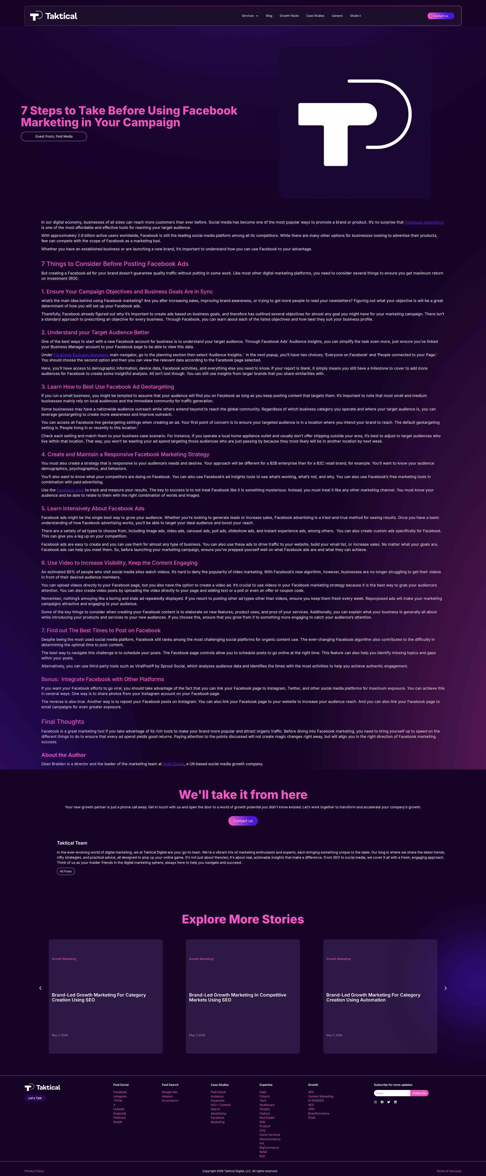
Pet (262, 1143)
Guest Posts (44, 136)
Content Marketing (320, 1096)
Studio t (355, 15)
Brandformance (318, 1113)
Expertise (266, 1085)
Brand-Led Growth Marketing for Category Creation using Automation (236, 997)
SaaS (263, 1092)
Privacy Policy (34, 1171)
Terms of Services (448, 1171)
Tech (263, 1100)
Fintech (265, 1096)
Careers (337, 15)
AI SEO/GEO (316, 1100)
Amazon (167, 1096)
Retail (263, 1152)
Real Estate (267, 1117)
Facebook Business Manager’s (81, 354)
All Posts (66, 871)
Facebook (120, 1092)
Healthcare (267, 1105)
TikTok (117, 1100)
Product (265, 1126)
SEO (311, 1092)
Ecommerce (170, 1100)
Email (311, 1117)
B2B (262, 1122)
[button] (40, 988)
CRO (311, 1109)
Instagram (120, 1096)
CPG (263, 1130)
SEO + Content (221, 1105)
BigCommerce (269, 1147)
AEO (311, 1105)
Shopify (265, 1109)
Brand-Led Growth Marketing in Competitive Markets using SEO (100, 997)
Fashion (265, 1113)
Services (248, 15)
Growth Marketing (64, 959)
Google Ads (170, 1092)
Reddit (117, 1122)
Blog (269, 15)
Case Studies (315, 15)
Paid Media (64, 136)
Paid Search (170, 1085)
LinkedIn (119, 1109)
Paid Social (121, 1085)
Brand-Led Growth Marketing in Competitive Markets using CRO (375, 997)
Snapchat (119, 1113)
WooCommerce (270, 1139)
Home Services (270, 1134)
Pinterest (119, 1117)
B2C (262, 1156)
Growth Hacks (289, 15)
